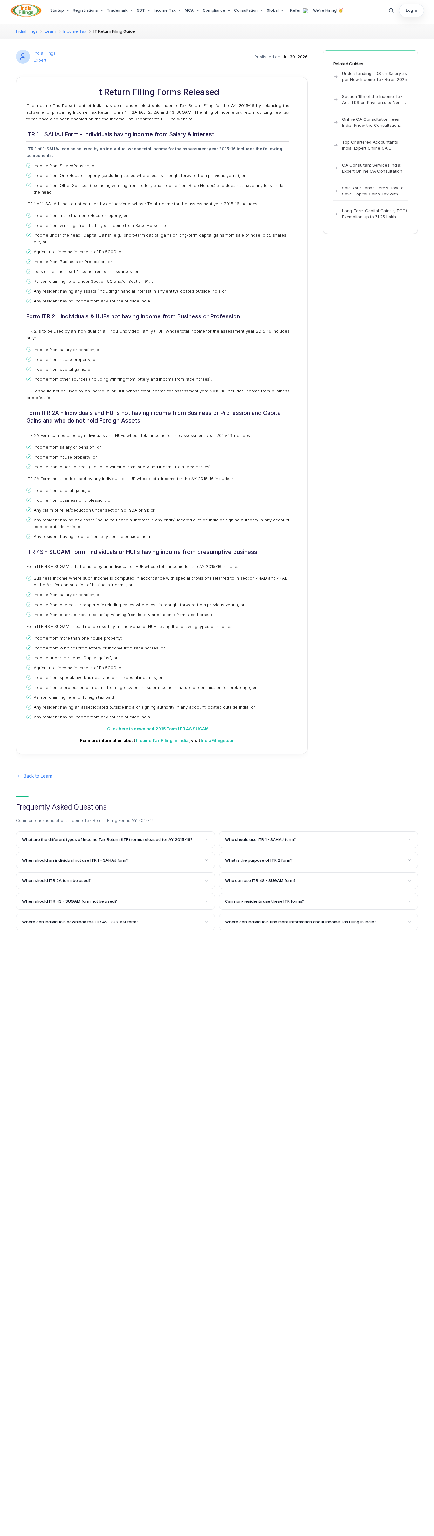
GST (141, 10)
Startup (57, 10)
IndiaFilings (27, 31)
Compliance (214, 10)
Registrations (85, 10)
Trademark (117, 10)
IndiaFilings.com (218, 740)
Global (273, 10)
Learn (50, 31)
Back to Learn (38, 775)
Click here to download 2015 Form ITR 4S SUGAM (158, 728)
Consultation (246, 10)
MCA (189, 10)
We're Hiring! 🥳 (328, 10)
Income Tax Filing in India (162, 740)
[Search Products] (391, 10)
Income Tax (165, 10)
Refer (295, 10)
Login (411, 10)
